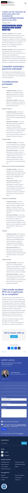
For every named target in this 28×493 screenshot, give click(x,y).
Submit (3, 429)
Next (25, 351)
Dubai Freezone (5, 464)
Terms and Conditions (21, 424)
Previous (4, 351)
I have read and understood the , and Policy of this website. (15, 425)
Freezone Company (19, 462)
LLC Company (4, 466)
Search (24, 443)
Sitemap (3, 475)
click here (21, 433)
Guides (16, 466)
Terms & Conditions (19, 475)
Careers (3, 479)
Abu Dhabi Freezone (20, 464)
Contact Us (17, 479)
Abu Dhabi (19, 25)
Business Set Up (6, 27)
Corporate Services (5, 468)
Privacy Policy (6, 425)
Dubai (12, 27)
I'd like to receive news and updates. (11, 421)
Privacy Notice (4, 477)
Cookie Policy (18, 477)
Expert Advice (17, 27)
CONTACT (14, 336)
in (15, 348)
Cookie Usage (14, 425)
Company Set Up (5, 462)
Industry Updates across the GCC (9, 25)
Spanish (4, 29)
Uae (9, 29)
